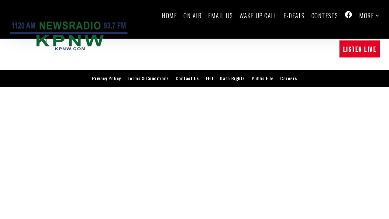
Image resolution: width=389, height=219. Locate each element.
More (366, 15)
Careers (288, 78)
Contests (325, 15)
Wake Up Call (258, 15)
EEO (209, 78)
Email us (220, 15)
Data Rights (232, 78)
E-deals (294, 15)
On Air (192, 15)
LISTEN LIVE (360, 49)
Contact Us (187, 78)
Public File (263, 78)
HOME (169, 15)
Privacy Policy (106, 78)
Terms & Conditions (148, 78)
